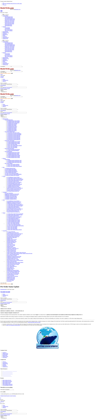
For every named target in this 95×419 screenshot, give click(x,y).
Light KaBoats (7, 27)
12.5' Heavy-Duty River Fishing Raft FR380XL (13, 174)
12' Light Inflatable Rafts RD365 (10, 169)
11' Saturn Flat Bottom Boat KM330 (13, 149)
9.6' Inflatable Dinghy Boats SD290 (13, 121)
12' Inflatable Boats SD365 (11, 124)
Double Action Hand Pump (12, 261)
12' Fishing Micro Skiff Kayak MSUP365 (14, 178)
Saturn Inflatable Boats (9, 16)
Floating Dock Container (11, 247)
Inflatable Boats (3, 395)
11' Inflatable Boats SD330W (12, 123)
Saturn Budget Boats (8, 24)
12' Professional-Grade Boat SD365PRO (14, 134)
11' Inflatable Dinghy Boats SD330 (13, 122)
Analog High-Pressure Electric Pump (13, 263)
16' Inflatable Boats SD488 (11, 129)
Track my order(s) (3, 84)
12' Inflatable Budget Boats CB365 (13, 154)
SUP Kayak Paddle (10, 280)
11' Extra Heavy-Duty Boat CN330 (13, 132)
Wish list (4, 81)
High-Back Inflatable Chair (11, 241)
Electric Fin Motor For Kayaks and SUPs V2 (15, 188)
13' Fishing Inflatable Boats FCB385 (13, 143)
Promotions (5, 365)
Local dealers (5, 362)
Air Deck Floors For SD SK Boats (13, 273)
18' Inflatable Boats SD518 (11, 130)
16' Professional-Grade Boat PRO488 (13, 138)
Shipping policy (5, 353)
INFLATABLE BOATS (7, 380)
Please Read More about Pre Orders (34, 322)
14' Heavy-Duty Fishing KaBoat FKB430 (14, 145)
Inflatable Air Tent (10, 269)
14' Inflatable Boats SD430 (11, 127)
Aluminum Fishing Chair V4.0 (12, 258)
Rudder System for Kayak (11, 249)
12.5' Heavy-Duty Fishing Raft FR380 (11, 173)
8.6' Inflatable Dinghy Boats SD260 (13, 120)
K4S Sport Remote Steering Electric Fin (14, 189)
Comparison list (5, 80)
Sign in (1, 85)
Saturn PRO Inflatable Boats (10, 18)
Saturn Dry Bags (10, 243)
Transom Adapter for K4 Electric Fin (13, 190)
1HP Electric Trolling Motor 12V (13, 248)
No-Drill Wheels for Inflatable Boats (13, 271)
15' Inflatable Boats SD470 (11, 128)
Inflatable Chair (9, 238)
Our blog (4, 364)
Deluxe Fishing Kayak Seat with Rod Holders (15, 260)
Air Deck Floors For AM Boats (12, 276)
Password (2, 87)
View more (9, 281)
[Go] (17, 84)
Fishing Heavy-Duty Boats (9, 20)
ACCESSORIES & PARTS (7, 385)
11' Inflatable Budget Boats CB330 (13, 153)
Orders (4, 79)
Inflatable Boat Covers (11, 277)
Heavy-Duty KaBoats (8, 29)
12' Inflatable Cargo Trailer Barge (13, 232)
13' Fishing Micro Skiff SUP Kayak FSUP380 (15, 179)
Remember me (4, 91)
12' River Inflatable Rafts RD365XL (11, 171)
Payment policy (5, 354)
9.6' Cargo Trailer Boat (9, 193)
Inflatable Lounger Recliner (12, 239)
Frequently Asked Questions (11, 395)
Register (4, 85)
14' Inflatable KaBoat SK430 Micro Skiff (14, 161)
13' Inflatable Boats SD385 (11, 125)
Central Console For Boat (11, 251)
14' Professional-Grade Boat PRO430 (13, 136)
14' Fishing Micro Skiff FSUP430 (13, 181)
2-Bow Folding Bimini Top (12, 266)
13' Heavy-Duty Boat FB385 (12, 147)
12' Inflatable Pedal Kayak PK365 (13, 186)
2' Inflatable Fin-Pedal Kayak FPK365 (13, 187)
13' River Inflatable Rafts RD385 (10, 172)
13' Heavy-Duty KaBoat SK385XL (13, 164)
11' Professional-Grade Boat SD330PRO (14, 133)
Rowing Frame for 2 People (12, 255)
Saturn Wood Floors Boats (9, 22)
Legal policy (5, 357)
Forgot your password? (8, 87)
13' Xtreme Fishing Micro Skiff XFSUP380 (14, 180)
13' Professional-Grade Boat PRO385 (13, 135)
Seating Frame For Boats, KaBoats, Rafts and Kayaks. (16, 252)
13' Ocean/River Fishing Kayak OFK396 (14, 182)
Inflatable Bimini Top (10, 268)
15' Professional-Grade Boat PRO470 (13, 137)
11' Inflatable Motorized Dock (10, 168)
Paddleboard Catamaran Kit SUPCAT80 (12, 194)
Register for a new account (5, 88)
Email (1, 86)
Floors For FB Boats (10, 275)
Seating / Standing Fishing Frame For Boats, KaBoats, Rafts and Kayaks (19, 253)
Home (1, 289)
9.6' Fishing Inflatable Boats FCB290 (13, 141)
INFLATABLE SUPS (6, 383)
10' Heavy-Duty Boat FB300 (12, 144)
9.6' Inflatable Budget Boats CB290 (13, 152)
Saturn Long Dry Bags (11, 245)
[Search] (22, 71)
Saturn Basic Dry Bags (11, 244)
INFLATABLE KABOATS (7, 384)
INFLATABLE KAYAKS (7, 381)
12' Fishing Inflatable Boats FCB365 (13, 142)
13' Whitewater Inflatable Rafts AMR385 (12, 175)
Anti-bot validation (3, 89)
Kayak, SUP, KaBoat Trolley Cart (13, 272)
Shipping (4, 289)
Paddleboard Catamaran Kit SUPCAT (11, 195)
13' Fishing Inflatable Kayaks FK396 (13, 183)
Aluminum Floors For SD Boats (12, 274)
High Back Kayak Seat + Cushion (13, 259)
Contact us (4, 352)
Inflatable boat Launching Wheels (13, 270)
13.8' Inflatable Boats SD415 (12, 126)
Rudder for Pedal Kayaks (11, 250)
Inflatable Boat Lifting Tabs (12, 237)
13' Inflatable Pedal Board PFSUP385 (13, 185)
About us (4, 361)
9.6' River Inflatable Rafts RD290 (11, 170)
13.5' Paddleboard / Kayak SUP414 (13, 177)
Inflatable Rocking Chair (11, 240)
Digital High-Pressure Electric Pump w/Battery (15, 262)
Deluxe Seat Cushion (10, 265)
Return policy (5, 355)
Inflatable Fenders (10, 246)
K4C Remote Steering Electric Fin (13, 191)
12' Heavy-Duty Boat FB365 (12, 146)
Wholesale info (5, 363)
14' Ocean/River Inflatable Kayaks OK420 (14, 184)
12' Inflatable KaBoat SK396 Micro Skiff (14, 160)
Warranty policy (5, 356)
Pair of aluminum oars (11, 279)
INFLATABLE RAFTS (7, 382)
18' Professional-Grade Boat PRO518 (13, 139)
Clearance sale (5, 366)
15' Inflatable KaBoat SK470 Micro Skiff (14, 162)
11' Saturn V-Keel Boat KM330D (13, 150)
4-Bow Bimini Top (10, 267)
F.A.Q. (5, 4)
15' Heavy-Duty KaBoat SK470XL (13, 165)
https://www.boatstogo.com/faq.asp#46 (13, 325)
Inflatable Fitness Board (11, 242)
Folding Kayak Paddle (11, 278)
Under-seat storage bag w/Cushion (13, 264)
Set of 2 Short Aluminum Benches (13, 254)
